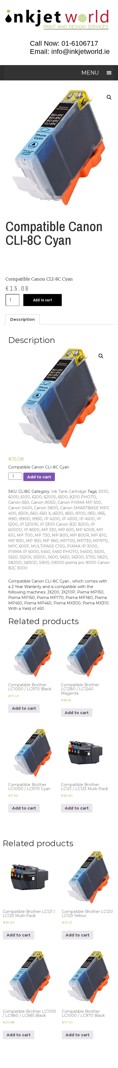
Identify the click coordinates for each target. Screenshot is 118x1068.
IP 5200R (29, 524)
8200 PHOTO (82, 496)
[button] (90, 72)
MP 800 (60, 535)
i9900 (24, 518)
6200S (50, 496)
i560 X (45, 513)
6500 (63, 496)
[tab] (22, 319)
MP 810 (98, 535)
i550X (23, 513)
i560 (34, 513)
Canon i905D (43, 502)
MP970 (100, 540)
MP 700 (25, 535)
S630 (64, 557)
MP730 (84, 540)
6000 (13, 496)
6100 (25, 496)
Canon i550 (18, 502)
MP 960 (50, 540)
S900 (44, 562)
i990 (12, 518)
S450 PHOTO (65, 551)
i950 (91, 513)
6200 (37, 496)
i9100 (80, 513)
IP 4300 (69, 518)
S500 (99, 551)
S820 (102, 557)
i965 (101, 513)
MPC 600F (18, 546)
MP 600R (85, 529)
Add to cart (42, 300)
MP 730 (42, 535)
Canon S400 (20, 507)
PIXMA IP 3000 (82, 546)
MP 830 (16, 540)
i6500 (58, 513)
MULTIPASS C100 (48, 546)
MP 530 (48, 529)
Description (22, 319)
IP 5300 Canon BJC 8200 (64, 524)
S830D (30, 562)
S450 (45, 551)
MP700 (67, 540)
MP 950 (33, 540)
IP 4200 (52, 518)
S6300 (77, 557)
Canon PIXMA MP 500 (79, 502)
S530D (39, 557)
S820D (15, 562)
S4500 (86, 551)
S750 (90, 557)
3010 (103, 491)
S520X (25, 557)
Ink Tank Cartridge (68, 491)
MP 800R (79, 535)
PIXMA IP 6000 (23, 551)
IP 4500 (87, 518)
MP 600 (66, 529)
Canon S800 (46, 507)
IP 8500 (32, 529)
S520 (13, 557)
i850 (69, 513)
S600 (53, 557)
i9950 (37, 518)
